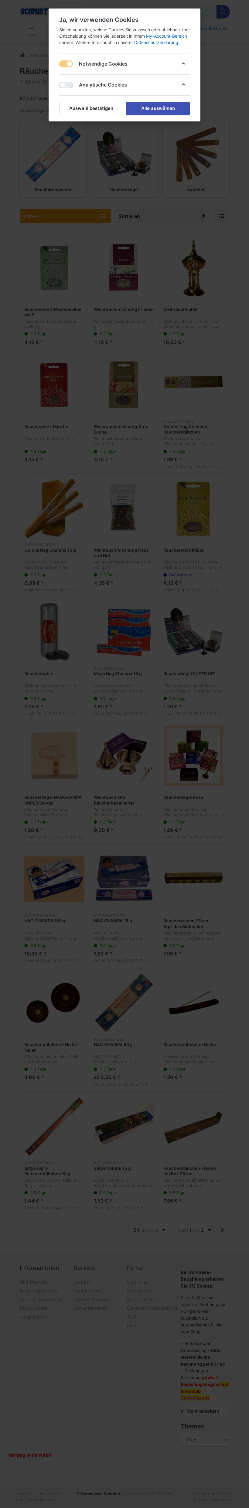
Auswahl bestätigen (91, 108)
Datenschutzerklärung (156, 42)
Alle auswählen (158, 108)
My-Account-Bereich (166, 36)
